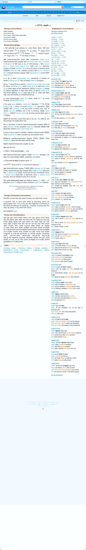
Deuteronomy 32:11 (16, 100)
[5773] (2, 250)
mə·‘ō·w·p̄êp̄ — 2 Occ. (58, 51)
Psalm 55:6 (55, 214)
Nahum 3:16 (24, 66)
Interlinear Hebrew (25, 248)
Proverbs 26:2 (13, 80)
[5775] (84, 250)
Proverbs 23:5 (21, 68)
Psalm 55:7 (27, 104)
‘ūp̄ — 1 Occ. (55, 59)
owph (18, 204)
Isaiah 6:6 (37, 66)
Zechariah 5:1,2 (35, 73)
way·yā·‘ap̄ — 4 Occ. (58, 61)
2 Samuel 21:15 (43, 175)
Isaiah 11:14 (44, 59)
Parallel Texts (18, 252)
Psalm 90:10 (55, 230)
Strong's (8, 21)
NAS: (53, 83)
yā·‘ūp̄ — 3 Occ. (56, 69)
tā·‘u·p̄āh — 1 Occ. (57, 55)
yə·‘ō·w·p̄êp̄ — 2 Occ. (58, 73)
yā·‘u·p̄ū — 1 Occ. (57, 71)
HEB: (53, 81)
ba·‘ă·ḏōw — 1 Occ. (58, 43)
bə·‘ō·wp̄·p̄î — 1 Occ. (58, 45)
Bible (4, 21)
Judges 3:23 (55, 102)
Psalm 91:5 (37, 62)
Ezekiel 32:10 (12, 135)
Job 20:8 (30, 62)
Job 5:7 (39, 70)
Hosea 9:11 (7, 140)
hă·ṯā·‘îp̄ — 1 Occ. (57, 47)
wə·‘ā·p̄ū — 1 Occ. (57, 67)
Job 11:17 (35, 155)
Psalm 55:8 (7, 106)
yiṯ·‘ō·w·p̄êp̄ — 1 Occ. (58, 75)
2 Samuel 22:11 (31, 84)
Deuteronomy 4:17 (23, 78)
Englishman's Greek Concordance (16, 250)
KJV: (52, 85)
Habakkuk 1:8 (39, 88)
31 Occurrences (57, 375)
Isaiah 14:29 (20, 129)
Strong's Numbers (41, 248)
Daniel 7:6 (13, 182)
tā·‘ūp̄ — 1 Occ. (56, 53)
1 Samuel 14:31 (9, 175)
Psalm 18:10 (55, 203)
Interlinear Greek (10, 248)
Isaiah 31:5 (7, 75)
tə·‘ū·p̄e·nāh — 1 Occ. (58, 57)
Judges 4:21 (36, 170)
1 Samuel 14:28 (12, 172)
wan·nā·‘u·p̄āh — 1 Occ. (59, 65)
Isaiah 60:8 (13, 70)
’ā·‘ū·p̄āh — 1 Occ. (57, 41)
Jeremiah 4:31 (39, 168)
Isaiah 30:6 (29, 129)
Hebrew (12, 21)
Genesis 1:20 (11, 127)
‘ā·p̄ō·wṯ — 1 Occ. (57, 39)
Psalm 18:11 (14, 66)
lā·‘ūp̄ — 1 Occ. (56, 49)
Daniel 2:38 (38, 182)
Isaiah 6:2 (29, 127)
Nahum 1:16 (32, 106)
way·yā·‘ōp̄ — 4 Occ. (58, 63)
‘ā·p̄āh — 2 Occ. (56, 37)
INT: (52, 87)
